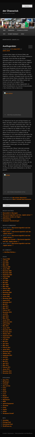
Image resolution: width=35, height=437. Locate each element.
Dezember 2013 (7, 351)
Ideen (14, 199)
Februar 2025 (6, 288)
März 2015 (5, 326)
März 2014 (5, 345)
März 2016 (5, 318)
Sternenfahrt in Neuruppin (10, 213)
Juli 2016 (5, 314)
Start (4, 30)
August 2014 (6, 337)
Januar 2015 (6, 328)
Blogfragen (6, 382)
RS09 (4, 401)
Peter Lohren (6, 231)
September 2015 (7, 322)
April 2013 (5, 363)
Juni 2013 (5, 359)
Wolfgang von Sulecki (9, 239)
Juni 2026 (5, 261)
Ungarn (5, 409)
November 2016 (7, 312)
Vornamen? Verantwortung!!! (11, 221)
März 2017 (5, 308)
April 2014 (5, 343)
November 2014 (7, 332)
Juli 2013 (5, 357)
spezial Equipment (8, 403)
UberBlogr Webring (9, 252)
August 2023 (6, 294)
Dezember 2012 (7, 371)
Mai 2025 (5, 282)
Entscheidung (7, 219)
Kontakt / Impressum (13, 34)
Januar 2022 (6, 296)
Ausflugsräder (9, 46)
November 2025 (7, 273)
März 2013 (5, 365)
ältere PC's (6, 380)
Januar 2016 (6, 320)
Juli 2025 (5, 278)
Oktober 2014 (6, 334)
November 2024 (7, 292)
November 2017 (7, 302)
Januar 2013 (6, 369)
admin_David (6, 50)
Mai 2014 (5, 341)
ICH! (4, 34)
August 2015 (6, 324)
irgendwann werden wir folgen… (12, 217)
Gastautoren (11, 30)
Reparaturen (23, 197)
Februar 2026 (6, 267)
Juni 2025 (5, 280)
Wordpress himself (8, 413)
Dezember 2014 (7, 330)
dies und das (15, 197)
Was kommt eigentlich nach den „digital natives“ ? (17, 215)
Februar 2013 (6, 367)
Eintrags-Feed (7, 422)
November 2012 (7, 373)
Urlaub (5, 411)
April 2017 (5, 306)
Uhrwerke (5, 405)
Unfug (4, 407)
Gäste (4, 390)
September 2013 (7, 355)
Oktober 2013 (6, 353)
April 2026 (5, 263)
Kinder (5, 392)
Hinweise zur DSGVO (22, 30)
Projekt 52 (5, 397)
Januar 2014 (6, 349)
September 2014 (7, 336)
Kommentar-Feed (8, 424)
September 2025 (7, 275)
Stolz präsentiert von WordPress (23, 433)
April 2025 (5, 284)
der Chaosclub (10, 10)
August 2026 (6, 259)
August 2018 (6, 300)
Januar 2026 (6, 269)
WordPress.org (7, 426)
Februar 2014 (6, 347)
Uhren (22, 34)
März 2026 (5, 265)
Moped (5, 395)
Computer (5, 384)
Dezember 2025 (7, 271)
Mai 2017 (5, 304)
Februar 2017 (6, 310)
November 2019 (7, 298)
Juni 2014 (5, 339)
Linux (4, 394)
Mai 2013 (5, 361)
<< (3, 252)
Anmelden (6, 420)
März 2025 (5, 286)
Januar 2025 (6, 290)
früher (4, 388)
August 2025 (6, 276)
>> (15, 252)
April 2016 (5, 316)
